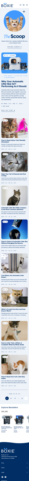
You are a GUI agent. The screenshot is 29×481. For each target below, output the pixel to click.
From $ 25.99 (4, 430)
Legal (2, 472)
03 (15, 398)
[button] (20, 5)
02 (11, 398)
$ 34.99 (15, 430)
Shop (2, 463)
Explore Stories (13, 46)
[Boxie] (7, 5)
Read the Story (7, 110)
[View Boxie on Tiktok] (5, 477)
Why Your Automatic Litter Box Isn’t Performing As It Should (13, 83)
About (3, 467)
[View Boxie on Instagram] (2, 477)
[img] (3, 431)
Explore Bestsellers (9, 407)
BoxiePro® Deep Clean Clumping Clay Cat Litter (6, 427)
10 (22, 398)
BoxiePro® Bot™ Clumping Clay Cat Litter (18, 427)
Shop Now (4, 411)
